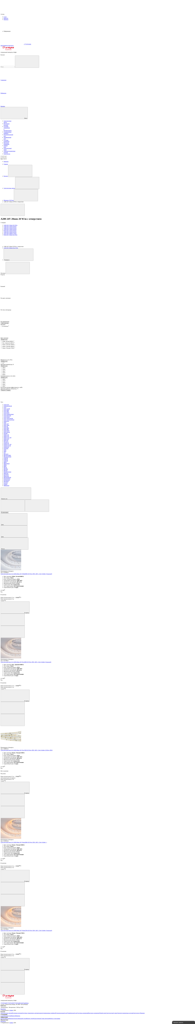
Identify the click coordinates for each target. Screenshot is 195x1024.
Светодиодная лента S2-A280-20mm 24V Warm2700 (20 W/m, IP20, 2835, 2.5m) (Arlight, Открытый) (26, 930)
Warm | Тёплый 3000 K (8, 346)
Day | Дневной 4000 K (8, 343)
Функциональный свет (61, 1013)
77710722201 (4, 1003)
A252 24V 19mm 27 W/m (10, 233)
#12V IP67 (6, 411)
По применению (5, 321)
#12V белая (7, 417)
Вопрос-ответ (30, 1018)
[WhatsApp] (12, 44)
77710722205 (17, 1003)
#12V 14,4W (7, 408)
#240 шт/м (6, 421)
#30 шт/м (6, 441)
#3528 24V (6, 447)
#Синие (6, 482)
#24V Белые (7, 432)
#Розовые (6, 481)
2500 (4, 384)
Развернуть (7, 259)
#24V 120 (6, 424)
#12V (5, 407)
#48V (5, 451)
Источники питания (7, 124)
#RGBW (6, 469)
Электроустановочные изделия (125, 1013)
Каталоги (3, 1018)
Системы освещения (6, 140)
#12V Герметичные (9, 414)
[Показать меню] (20, 171)
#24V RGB (6, 430)
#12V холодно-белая (9, 419)
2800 (4, 367)
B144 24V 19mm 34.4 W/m (10, 234)
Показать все (4, 498)
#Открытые (7, 480)
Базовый (3, 286)
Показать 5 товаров (5, 390)
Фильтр (3, 548)
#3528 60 (6, 448)
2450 (4, 381)
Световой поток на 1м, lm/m (8, 376)
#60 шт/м (6, 454)
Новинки (6, 161)
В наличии (5, 326)
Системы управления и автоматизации (32, 1013)
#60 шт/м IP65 (7, 455)
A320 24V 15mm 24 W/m (10, 229)
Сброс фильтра (4, 323)
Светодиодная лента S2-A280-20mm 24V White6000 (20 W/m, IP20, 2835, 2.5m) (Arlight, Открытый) (26, 574)
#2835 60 (6, 440)
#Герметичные (7, 471)
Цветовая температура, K (7, 364)
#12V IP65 (6, 410)
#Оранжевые (7, 478)
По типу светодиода (6, 310)
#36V (5, 450)
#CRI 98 (6, 461)
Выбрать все (4, 339)
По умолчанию (4, 512)
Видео (7, 1018)
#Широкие (6, 485)
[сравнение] (13, 620)
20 (3, 363)
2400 (4, 379)
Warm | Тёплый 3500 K (8, 344)
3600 (4, 371)
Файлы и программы (54, 1018)
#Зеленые (6, 474)
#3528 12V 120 (7, 444)
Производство (7, 1015)
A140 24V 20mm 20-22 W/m (11, 248)
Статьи (24, 1018)
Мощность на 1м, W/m (7, 359)
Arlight (11, 1010)
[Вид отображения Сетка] (13, 506)
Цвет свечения (5, 338)
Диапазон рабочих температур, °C (9, 388)
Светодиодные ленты (6, 1013)
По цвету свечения (6, 298)
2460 (4, 382)
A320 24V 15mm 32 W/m (10, 232)
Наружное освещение (6, 143)
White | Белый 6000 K (8, 341)
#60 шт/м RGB (7, 456)
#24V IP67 (6, 429)
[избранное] (13, 632)
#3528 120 (6, 443)
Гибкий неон (6, 146)
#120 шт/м (6, 404)
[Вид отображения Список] (37, 506)
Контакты (11, 45)
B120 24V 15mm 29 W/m (10, 230)
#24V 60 (6, 426)
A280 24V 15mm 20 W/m (10, 228)
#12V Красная (7, 415)
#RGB (5, 467)
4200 (4, 372)
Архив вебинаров (18, 1018)
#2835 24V (6, 439)
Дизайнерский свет (72, 1013)
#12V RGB (6, 413)
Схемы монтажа (45, 1018)
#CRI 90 (6, 458)
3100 (4, 369)
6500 (4, 374)
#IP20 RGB (6, 463)
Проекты (6, 19)
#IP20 (5, 462)
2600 (4, 386)
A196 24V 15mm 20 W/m (10, 226)
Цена (2, 524)
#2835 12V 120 (7, 437)
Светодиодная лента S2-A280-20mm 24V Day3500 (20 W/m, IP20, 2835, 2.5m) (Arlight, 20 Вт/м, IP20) (26, 750)
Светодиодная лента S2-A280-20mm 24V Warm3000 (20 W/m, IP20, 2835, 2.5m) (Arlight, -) (24, 842)
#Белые (5, 470)
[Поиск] (27, 62)
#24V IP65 (6, 428)
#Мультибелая (7, 477)
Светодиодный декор (111, 1013)
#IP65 (5, 465)
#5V (5, 452)
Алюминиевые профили (7, 132)
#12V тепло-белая (8, 418)
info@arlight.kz (25, 1003)
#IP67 (5, 466)
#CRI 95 (6, 459)
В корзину (26, 612)
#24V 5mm (6, 425)
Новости (6, 18)
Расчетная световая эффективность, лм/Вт (11, 387)
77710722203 (10, 1003)
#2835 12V (6, 436)
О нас (5, 16)
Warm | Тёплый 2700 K (8, 348)
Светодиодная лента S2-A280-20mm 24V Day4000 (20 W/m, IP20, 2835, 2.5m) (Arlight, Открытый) (26, 662)
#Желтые (6, 473)
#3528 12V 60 (7, 445)
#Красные (6, 476)
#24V (5, 422)
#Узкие (5, 484)
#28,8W (6, 433)
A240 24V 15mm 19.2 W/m (10, 225)
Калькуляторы (37, 1018)
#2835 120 (6, 434)
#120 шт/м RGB (8, 406)
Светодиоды (7, 153)
